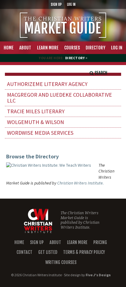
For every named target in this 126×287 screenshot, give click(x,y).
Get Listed (47, 252)
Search (100, 73)
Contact (24, 252)
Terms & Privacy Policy (84, 252)
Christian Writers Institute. (80, 183)
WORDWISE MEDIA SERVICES (40, 132)
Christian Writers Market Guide (63, 25)
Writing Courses (60, 262)
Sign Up (37, 242)
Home (19, 242)
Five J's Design (98, 275)
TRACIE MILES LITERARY (36, 111)
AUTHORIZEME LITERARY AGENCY (47, 83)
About (55, 242)
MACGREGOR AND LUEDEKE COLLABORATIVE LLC (59, 97)
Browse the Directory (32, 156)
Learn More (77, 242)
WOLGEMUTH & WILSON (35, 122)
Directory (75, 58)
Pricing (100, 242)
